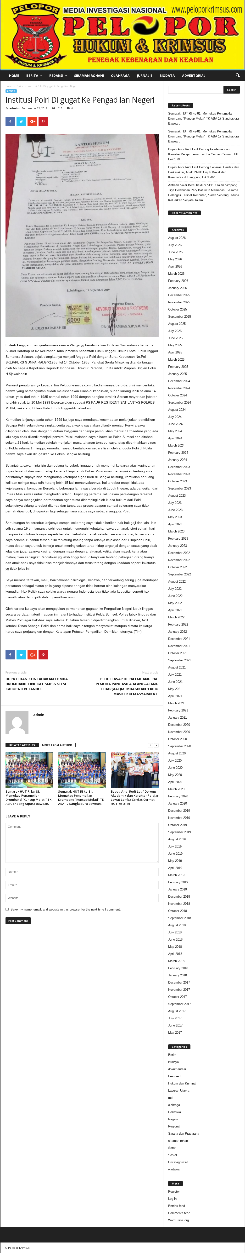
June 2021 (175, 682)
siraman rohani (178, 1140)
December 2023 (179, 467)
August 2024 (177, 409)
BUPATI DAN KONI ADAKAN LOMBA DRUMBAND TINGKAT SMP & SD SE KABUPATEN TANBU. (37, 683)
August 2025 (177, 324)
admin (14, 108)
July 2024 (175, 417)
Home (14, 75)
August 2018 (177, 925)
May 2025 (175, 345)
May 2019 (175, 861)
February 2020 (178, 796)
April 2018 (175, 954)
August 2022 (177, 581)
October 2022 (177, 567)
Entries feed (176, 1206)
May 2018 (175, 946)
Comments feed (179, 1213)
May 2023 (175, 517)
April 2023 (175, 524)
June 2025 (175, 338)
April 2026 (175, 266)
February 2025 (178, 367)
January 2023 (177, 546)
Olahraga (120, 75)
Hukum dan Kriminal (182, 1083)
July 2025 (175, 331)
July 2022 (175, 588)
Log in (172, 1198)
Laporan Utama (178, 1090)
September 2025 (179, 316)
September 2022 (179, 574)
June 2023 (175, 510)
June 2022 (175, 596)
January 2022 (177, 631)
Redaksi (56, 75)
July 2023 (175, 503)
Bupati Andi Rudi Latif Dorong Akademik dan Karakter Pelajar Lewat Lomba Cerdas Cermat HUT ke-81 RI (135, 797)
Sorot (172, 1148)
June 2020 (175, 767)
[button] (237, 75)
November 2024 (179, 388)
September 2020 (179, 746)
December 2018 (179, 896)
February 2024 (178, 452)
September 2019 (179, 832)
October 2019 (177, 825)
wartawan (174, 1169)
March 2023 (176, 531)
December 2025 (179, 295)
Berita (32, 75)
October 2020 (177, 739)
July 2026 (175, 245)
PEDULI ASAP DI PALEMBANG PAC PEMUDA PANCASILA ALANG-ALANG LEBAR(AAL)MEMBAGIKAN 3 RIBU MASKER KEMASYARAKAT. (127, 686)
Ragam (173, 1119)
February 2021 (178, 710)
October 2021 (177, 653)
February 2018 (178, 968)
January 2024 (177, 460)
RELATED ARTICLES (22, 745)
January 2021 (177, 717)
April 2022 (175, 610)
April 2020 (175, 782)
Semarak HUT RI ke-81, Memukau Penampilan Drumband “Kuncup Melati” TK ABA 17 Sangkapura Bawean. (28, 797)
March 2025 (176, 359)
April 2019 (175, 868)
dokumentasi (177, 1069)
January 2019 (177, 889)
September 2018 (179, 918)
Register (174, 1191)
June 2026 (175, 252)
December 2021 (179, 639)
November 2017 (179, 989)
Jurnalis (144, 75)
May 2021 (175, 689)
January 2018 (177, 975)
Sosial (172, 1155)
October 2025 (177, 309)
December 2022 (179, 553)
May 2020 (175, 775)
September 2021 (179, 660)
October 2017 (177, 997)
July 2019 (175, 846)
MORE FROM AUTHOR (57, 745)
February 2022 (178, 624)
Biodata (167, 75)
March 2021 (176, 703)
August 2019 (177, 839)
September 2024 (179, 402)
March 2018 (176, 961)
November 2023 (179, 474)
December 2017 (179, 982)
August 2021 (177, 667)
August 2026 (177, 238)
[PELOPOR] (122, 34)
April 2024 (175, 438)
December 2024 (179, 381)
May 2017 (175, 1032)
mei (170, 1098)
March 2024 (176, 445)
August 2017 (177, 1011)
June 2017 (175, 1025)
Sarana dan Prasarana (183, 1133)
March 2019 (176, 875)
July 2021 (175, 674)
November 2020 (179, 732)
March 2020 (176, 789)
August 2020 (177, 753)
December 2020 (179, 725)
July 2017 (175, 1018)
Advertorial (194, 75)
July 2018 (175, 932)
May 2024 (175, 431)
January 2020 (177, 803)
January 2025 (177, 374)
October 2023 (177, 481)
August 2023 (177, 495)
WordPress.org (178, 1220)
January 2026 (177, 288)
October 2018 (177, 911)
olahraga (174, 1105)
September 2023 (179, 488)
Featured (174, 1076)
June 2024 (175, 424)
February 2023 (178, 538)
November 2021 (179, 646)
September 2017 (179, 1004)
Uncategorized (178, 1162)
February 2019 (178, 882)
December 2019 (179, 810)
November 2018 (179, 904)
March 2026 (176, 273)
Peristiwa (174, 1112)
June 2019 (175, 853)
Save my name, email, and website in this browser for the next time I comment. (66, 909)
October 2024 (177, 395)
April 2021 (175, 696)
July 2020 (175, 760)
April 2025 (175, 352)
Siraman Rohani (89, 75)
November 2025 (179, 302)
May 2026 (175, 259)
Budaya (173, 1062)
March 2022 (176, 617)
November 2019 (179, 818)
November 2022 (179, 560)
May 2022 (175, 603)
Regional (174, 1126)
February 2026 (178, 281)
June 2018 (175, 939)
